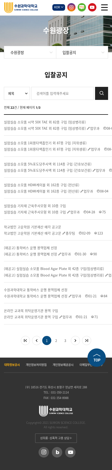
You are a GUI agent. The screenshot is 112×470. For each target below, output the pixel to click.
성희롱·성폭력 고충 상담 (54, 438)
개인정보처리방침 (36, 365)
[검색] (101, 93)
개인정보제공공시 (63, 365)
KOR (57, 7)
